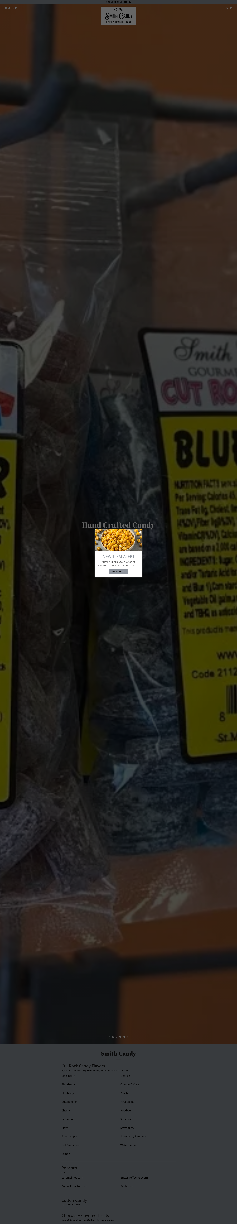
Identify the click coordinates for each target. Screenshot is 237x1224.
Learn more (118, 571)
